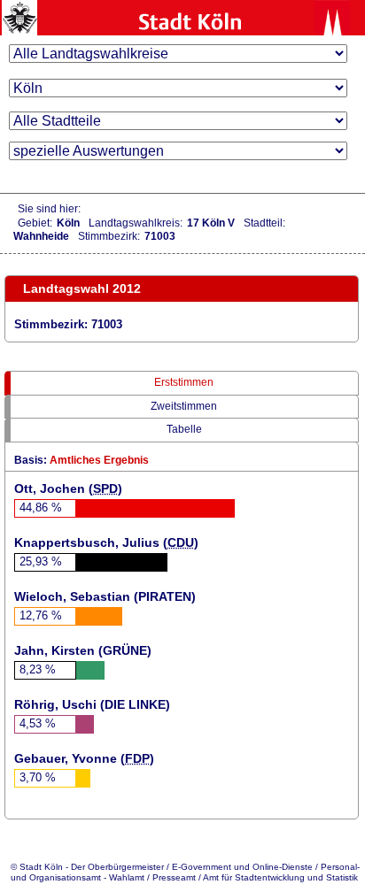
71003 (159, 236)
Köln (68, 223)
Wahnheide (41, 236)
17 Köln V (211, 223)
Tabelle (184, 429)
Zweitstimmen (184, 406)
